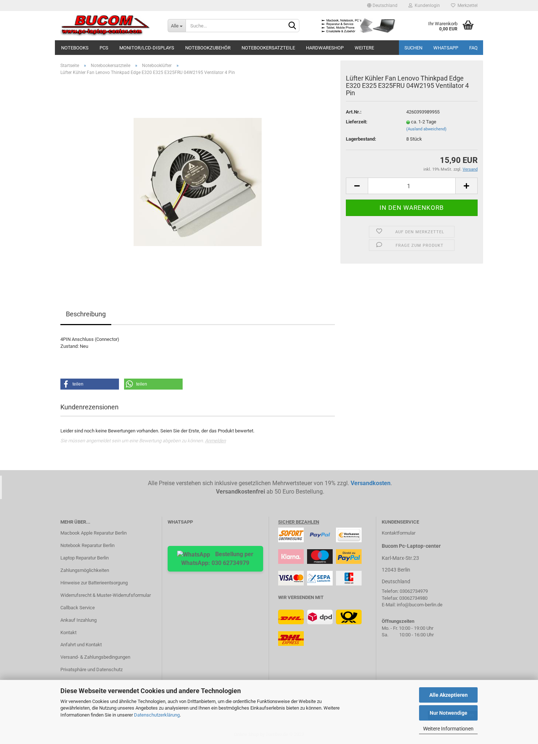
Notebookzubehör (208, 48)
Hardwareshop (325, 48)
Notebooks (75, 48)
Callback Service (77, 607)
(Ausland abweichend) (426, 129)
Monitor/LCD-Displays (146, 48)
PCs (104, 48)
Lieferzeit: (356, 121)
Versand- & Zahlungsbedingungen (95, 657)
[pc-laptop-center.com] (108, 25)
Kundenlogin (426, 5)
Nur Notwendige (448, 713)
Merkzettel (466, 5)
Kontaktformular (398, 533)
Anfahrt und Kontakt (81, 644)
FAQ (473, 48)
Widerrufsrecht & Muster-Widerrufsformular (105, 595)
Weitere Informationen (448, 729)
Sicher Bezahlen (298, 522)
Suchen (413, 48)
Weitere (364, 48)
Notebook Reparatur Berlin (87, 545)
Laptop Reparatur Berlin (84, 558)
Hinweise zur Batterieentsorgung (94, 582)
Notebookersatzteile (268, 48)
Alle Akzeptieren (448, 695)
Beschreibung (86, 314)
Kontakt (68, 632)
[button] (89, 384)
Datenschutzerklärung (157, 715)
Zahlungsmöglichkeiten (84, 570)
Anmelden (215, 440)
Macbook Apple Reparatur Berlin (93, 533)
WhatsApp (445, 48)
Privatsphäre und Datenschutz (91, 669)
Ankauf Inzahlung (78, 620)
